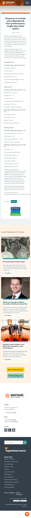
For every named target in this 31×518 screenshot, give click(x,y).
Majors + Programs (9, 459)
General (14, 201)
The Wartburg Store (9, 484)
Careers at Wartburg (9, 492)
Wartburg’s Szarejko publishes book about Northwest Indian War (15, 303)
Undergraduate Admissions (11, 461)
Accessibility (24, 498)
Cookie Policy (23, 500)
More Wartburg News (15, 370)
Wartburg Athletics (9, 487)
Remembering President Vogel (14, 262)
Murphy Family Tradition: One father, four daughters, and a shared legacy (13, 346)
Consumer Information (15, 498)
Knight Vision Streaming (10, 479)
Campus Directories (9, 472)
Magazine (25, 322)
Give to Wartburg (8, 477)
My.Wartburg (7, 474)
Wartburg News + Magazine (11, 482)
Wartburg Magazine (15, 376)
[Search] (25, 442)
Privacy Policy (16, 500)
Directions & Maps (11, 412)
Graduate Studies (8, 464)
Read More (8, 273)
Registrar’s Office (8, 466)
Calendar (6, 469)
